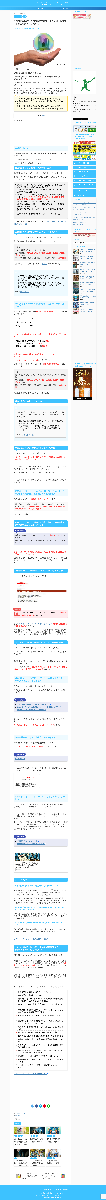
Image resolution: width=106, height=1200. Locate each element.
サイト (44, 264)
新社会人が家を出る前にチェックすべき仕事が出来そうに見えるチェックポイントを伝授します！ (20, 1163)
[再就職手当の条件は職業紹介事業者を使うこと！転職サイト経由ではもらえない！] (40, 1106)
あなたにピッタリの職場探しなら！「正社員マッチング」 (39, 707)
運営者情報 (65, 1189)
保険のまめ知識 (28, 435)
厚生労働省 (24, 292)
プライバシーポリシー (43, 1189)
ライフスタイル (18, 1113)
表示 (43, 115)
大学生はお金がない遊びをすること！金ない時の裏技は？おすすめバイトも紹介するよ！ (36, 1163)
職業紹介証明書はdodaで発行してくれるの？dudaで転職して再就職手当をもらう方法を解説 (53, 1140)
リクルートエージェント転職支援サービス (35, 624)
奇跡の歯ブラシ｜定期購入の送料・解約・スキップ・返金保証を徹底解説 (84, 203)
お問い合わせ (53, 8)
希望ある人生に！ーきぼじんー (53, 4)
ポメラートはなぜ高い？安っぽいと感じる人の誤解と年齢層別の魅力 (84, 223)
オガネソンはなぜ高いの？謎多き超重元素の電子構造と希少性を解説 (84, 218)
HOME (41, 8)
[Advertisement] (27, 133)
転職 (19, 1115)
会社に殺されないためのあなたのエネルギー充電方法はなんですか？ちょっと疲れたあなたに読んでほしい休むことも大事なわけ (20, 1142)
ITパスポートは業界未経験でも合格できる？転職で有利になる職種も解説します (36, 1140)
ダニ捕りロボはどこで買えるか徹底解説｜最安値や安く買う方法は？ (84, 208)
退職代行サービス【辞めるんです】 (31, 844)
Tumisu (60, 64)
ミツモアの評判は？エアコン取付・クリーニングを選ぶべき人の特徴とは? (53, 1162)
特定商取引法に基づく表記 (55, 1189)
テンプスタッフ (20, 759)
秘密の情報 (65, 8)
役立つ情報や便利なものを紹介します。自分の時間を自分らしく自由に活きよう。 (53, 1195)
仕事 (24, 1113)
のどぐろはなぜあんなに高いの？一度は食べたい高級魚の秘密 (84, 213)
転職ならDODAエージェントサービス (31, 710)
